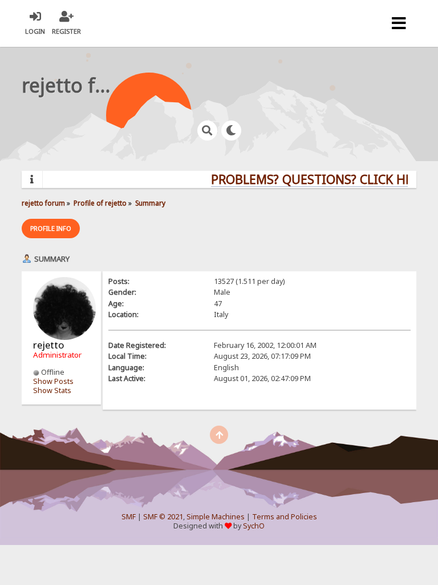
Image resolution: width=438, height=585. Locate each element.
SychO (254, 526)
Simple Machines (215, 517)
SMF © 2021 (163, 517)
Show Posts (53, 381)
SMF (128, 517)
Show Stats (52, 390)
